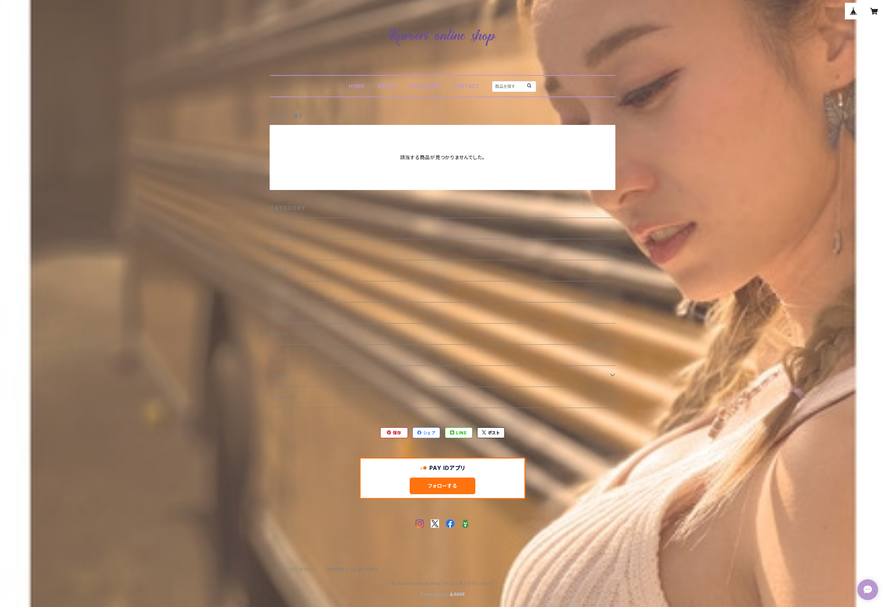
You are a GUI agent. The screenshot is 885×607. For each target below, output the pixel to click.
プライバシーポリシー (295, 569)
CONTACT (466, 86)
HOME (357, 86)
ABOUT (387, 86)
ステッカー (281, 313)
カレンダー (281, 270)
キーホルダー (284, 228)
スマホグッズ (284, 292)
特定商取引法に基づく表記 (353, 569)
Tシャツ (278, 355)
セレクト (279, 376)
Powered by (434, 594)
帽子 (275, 249)
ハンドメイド (283, 397)
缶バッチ (279, 334)
